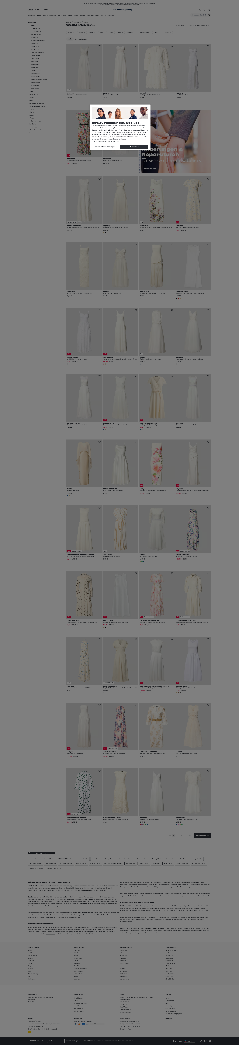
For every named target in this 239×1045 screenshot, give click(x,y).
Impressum (116, 141)
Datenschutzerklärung (105, 141)
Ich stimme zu (134, 147)
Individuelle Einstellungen (105, 147)
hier (108, 139)
